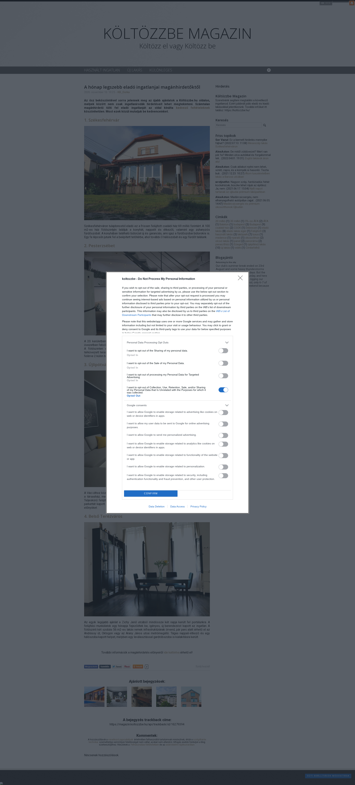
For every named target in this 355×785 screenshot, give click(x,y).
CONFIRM (151, 493)
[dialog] (177, 392)
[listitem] (177, 342)
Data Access (177, 506)
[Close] (241, 279)
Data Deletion (157, 506)
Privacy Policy (198, 506)
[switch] (223, 350)
